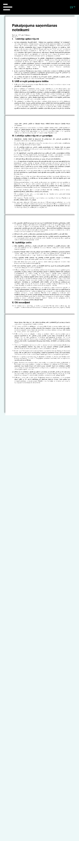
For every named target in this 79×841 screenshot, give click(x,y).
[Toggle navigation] (7, 7)
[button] (72, 7)
